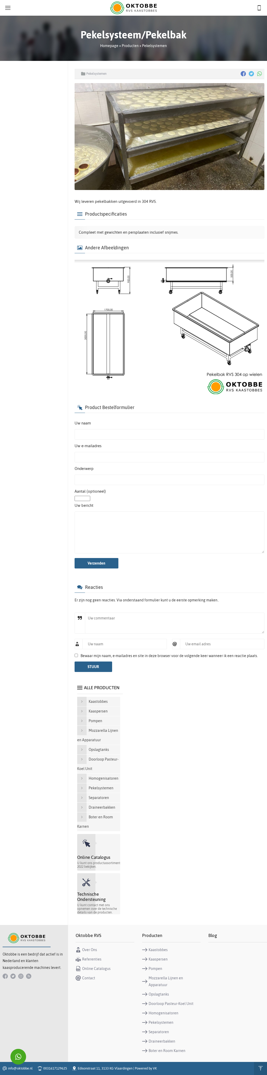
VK (155, 1068)
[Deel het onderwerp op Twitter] (251, 74)
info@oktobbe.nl (20, 1068)
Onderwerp (84, 468)
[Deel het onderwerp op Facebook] (243, 74)
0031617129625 (55, 1068)
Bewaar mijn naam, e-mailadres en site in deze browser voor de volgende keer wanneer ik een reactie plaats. (169, 656)
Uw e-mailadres (88, 446)
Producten (130, 46)
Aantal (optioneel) (90, 491)
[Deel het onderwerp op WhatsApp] (259, 74)
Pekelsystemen (154, 46)
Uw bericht (84, 505)
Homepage (109, 46)
